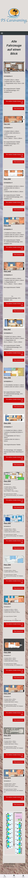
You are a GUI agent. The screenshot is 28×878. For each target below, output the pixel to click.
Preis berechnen (18, 108)
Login (24, 863)
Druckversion (7, 863)
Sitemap (13, 863)
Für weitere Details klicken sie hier (14, 102)
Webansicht (22, 865)
